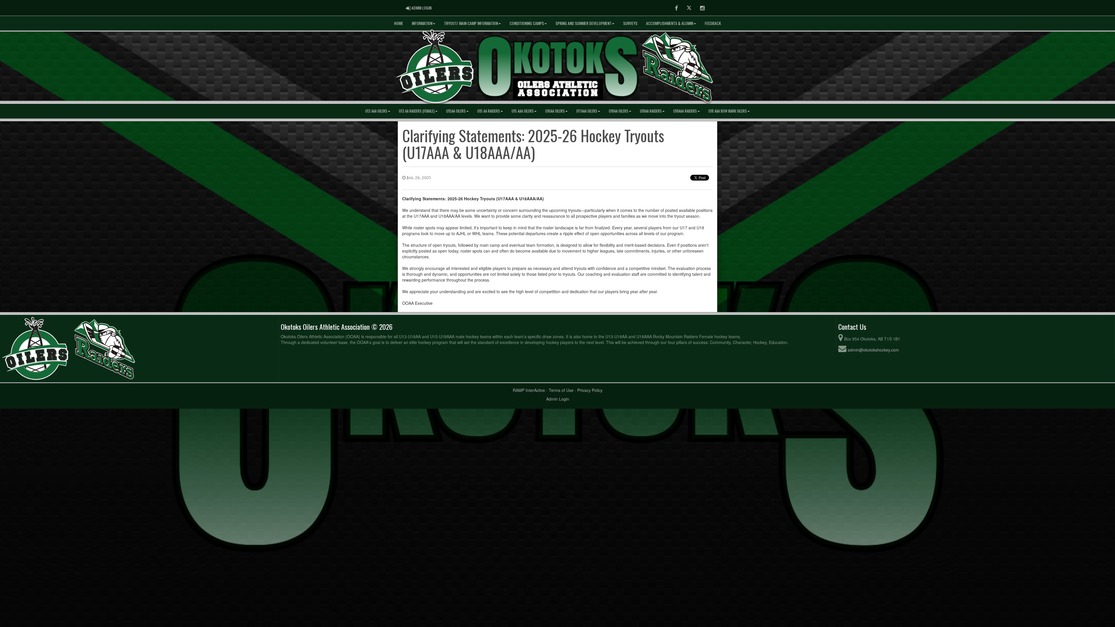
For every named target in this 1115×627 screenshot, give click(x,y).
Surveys (630, 23)
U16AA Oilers (555, 111)
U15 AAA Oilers (523, 111)
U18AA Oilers (618, 111)
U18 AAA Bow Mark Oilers (727, 111)
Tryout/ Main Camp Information (471, 23)
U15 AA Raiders (488, 111)
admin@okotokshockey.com (873, 350)
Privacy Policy (590, 390)
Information (422, 23)
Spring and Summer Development (583, 23)
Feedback (713, 23)
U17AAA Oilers (586, 111)
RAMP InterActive (529, 390)
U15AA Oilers (456, 111)
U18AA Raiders (651, 111)
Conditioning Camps (527, 23)
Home (398, 23)
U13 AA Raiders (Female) (417, 111)
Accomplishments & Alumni (669, 23)
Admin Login (557, 399)
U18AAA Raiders (685, 111)
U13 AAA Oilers (376, 111)
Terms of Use (561, 390)
